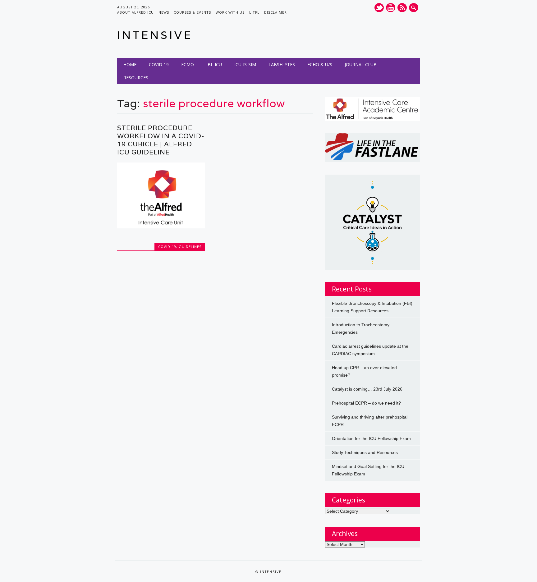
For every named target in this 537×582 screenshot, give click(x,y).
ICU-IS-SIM (245, 64)
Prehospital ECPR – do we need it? (366, 403)
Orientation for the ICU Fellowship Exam (371, 438)
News (163, 12)
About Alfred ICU (135, 12)
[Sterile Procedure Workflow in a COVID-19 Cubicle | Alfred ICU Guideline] (161, 226)
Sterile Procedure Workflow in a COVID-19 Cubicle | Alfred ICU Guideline (160, 140)
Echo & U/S (319, 64)
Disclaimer (275, 12)
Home (129, 64)
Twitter (379, 7)
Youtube (390, 7)
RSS (402, 7)
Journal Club (361, 64)
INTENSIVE (155, 35)
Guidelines (190, 246)
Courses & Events (192, 12)
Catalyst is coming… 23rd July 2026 (367, 389)
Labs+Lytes (281, 64)
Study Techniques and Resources (365, 452)
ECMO (187, 64)
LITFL (254, 12)
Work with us (230, 12)
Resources (135, 77)
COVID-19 (159, 64)
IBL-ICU (214, 64)
